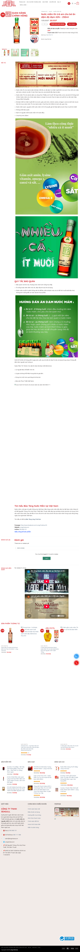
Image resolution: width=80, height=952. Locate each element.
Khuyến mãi (52, 2)
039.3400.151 (23, 529)
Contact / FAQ (36, 947)
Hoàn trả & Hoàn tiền (34, 824)
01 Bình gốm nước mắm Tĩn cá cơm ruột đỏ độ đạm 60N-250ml (69, 746)
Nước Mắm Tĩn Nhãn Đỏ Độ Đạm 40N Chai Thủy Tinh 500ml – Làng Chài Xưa (9, 649)
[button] (69, 3)
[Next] (36, 29)
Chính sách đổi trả (33, 821)
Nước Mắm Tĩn (57, 11)
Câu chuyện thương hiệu (34, 2)
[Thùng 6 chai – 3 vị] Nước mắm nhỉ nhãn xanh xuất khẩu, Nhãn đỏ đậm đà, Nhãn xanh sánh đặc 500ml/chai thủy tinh (30, 748)
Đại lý (59, 2)
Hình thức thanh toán (34, 818)
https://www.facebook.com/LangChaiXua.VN (33, 525)
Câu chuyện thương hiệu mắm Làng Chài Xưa (14, 947)
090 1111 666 (17, 835)
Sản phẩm (45, 2)
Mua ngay (72, 24)
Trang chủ (22, 2)
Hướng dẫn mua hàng (34, 815)
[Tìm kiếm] (72, 3)
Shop (50, 11)
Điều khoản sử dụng (34, 812)
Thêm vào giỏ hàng (57, 24)
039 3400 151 (13, 830)
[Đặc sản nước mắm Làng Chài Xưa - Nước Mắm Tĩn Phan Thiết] (9, 3)
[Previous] (3, 29)
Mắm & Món (23, 5)
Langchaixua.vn (24, 527)
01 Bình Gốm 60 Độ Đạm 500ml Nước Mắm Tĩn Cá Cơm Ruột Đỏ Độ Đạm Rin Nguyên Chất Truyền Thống (50, 650)
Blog (29, 947)
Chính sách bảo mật (34, 809)
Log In (46, 558)
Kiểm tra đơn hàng (33, 827)
